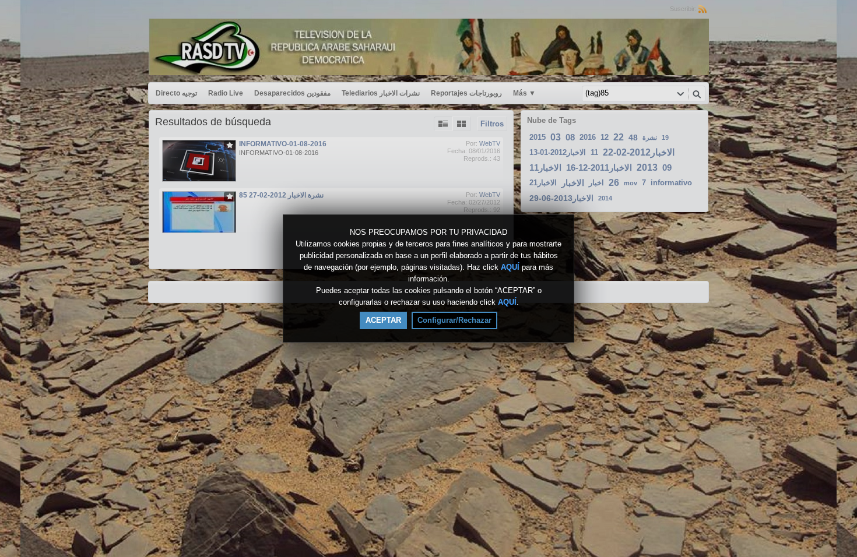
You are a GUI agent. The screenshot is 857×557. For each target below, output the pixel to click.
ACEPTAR (383, 320)
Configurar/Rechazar (454, 320)
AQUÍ (510, 267)
